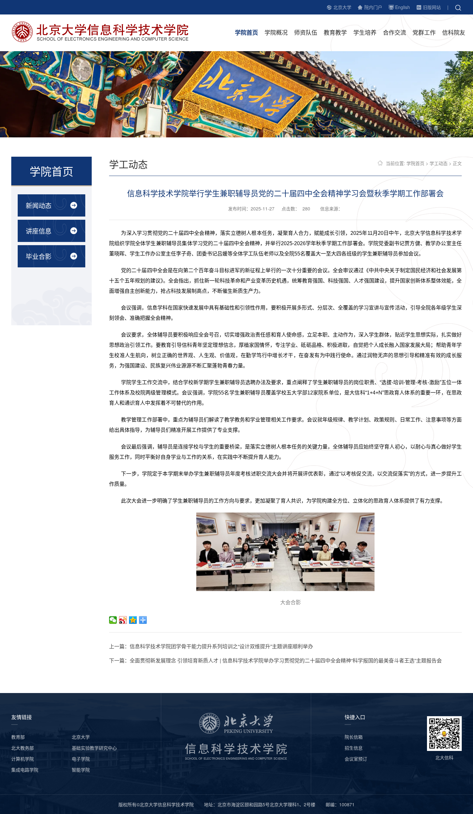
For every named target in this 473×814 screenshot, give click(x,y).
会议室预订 (356, 758)
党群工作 (424, 32)
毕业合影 (38, 256)
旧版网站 (432, 7)
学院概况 (276, 32)
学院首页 (246, 32)
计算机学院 (22, 758)
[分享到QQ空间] (133, 620)
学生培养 (364, 32)
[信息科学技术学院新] (105, 31)
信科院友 (453, 32)
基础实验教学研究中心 (94, 748)
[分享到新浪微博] (123, 620)
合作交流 (394, 32)
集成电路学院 (24, 769)
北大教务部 (22, 748)
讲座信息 (38, 231)
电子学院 (81, 758)
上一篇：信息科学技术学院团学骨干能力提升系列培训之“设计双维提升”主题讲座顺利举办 (211, 646)
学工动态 (439, 163)
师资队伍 (305, 32)
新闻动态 (38, 205)
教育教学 (335, 32)
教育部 (18, 737)
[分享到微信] (113, 620)
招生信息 (354, 748)
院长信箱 (354, 737)
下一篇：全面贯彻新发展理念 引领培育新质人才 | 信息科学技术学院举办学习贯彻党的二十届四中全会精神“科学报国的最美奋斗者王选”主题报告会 (275, 660)
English (402, 7)
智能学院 (81, 769)
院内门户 (373, 7)
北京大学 (342, 7)
